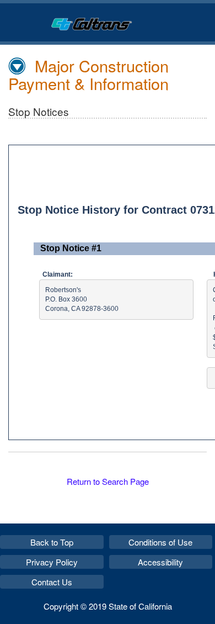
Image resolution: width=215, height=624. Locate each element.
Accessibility (160, 562)
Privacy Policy (52, 562)
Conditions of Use (160, 542)
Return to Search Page (108, 481)
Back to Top (51, 542)
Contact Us (51, 582)
